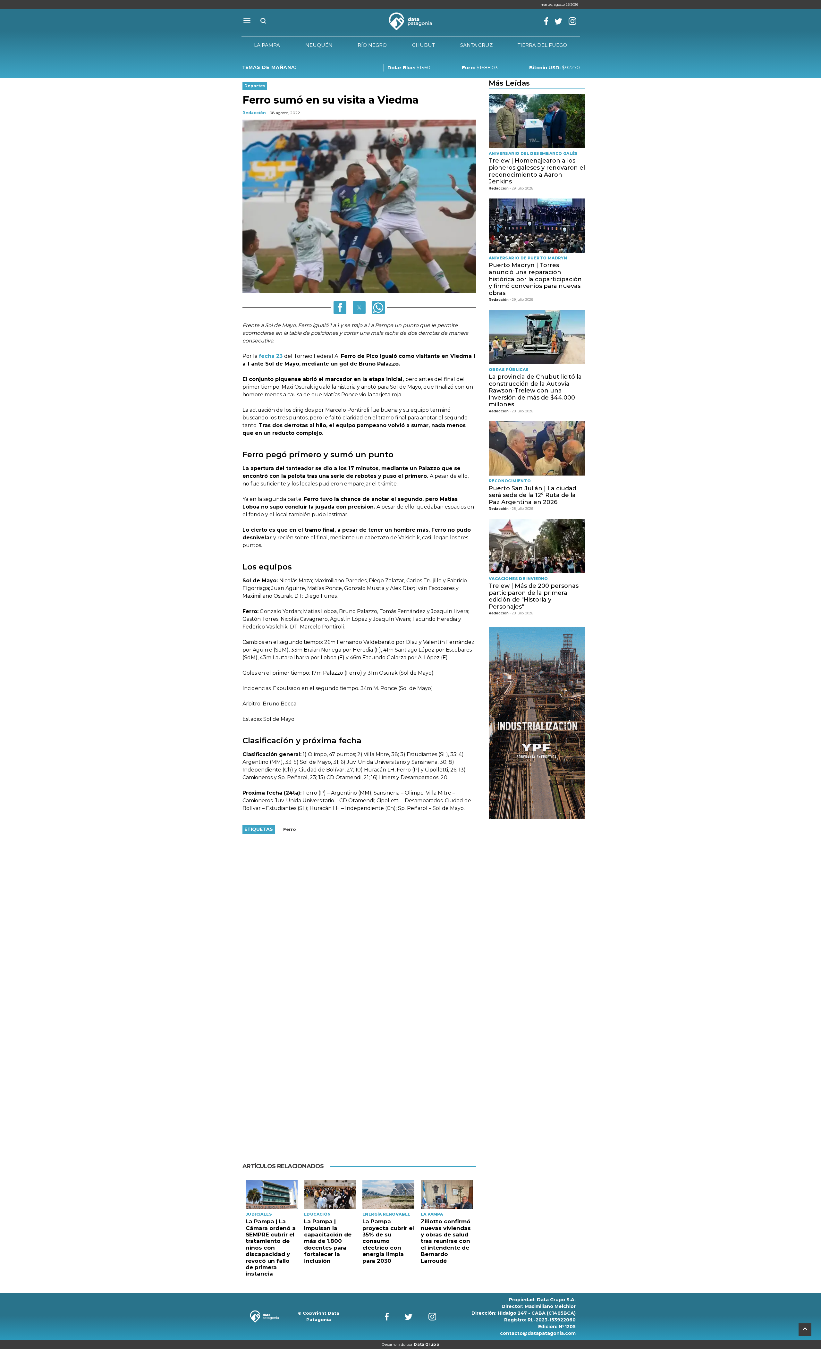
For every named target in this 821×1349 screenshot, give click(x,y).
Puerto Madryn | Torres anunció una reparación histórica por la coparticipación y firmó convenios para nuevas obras (535, 279)
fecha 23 (271, 356)
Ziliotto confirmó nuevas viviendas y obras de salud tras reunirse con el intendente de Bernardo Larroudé (446, 1241)
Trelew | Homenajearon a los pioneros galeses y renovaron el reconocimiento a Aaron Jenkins (537, 171)
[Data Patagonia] (410, 21)
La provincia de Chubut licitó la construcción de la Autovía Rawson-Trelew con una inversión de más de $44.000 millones (535, 390)
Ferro (289, 829)
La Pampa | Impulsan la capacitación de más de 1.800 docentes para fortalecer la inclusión (327, 1241)
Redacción (254, 112)
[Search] (263, 21)
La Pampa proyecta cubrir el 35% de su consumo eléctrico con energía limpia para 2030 (388, 1241)
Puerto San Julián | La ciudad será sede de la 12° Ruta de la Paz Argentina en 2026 (532, 495)
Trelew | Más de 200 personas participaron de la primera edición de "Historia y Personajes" (534, 596)
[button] (340, 307)
